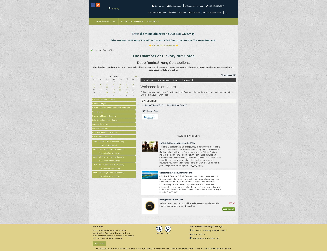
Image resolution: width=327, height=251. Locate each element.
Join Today (99, 243)
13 (120, 87)
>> (136, 76)
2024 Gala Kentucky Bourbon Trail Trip (177, 143)
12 (114, 87)
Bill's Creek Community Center (105, 120)
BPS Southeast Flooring (102, 137)
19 (114, 90)
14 (127, 87)
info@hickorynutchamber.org (205, 238)
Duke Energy (97, 112)
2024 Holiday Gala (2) (177, 105)
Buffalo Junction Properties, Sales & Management (112, 108)
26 (114, 93)
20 (120, 90)
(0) (235, 75)
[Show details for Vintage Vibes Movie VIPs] (150, 206)
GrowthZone (187, 248)
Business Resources (105, 21)
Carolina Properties (100, 128)
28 (127, 93)
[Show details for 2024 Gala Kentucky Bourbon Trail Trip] (150, 146)
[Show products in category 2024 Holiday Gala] (150, 119)
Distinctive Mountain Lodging (104, 116)
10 (101, 87)
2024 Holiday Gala (150, 111)
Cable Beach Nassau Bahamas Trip (175, 173)
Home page (148, 80)
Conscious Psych (99, 104)
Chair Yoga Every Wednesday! (111, 149)
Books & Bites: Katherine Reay (111, 142)
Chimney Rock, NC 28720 (209, 231)
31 (101, 95)
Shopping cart (227, 75)
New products (163, 80)
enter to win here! (163, 45)
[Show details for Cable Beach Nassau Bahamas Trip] (150, 175)
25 (107, 93)
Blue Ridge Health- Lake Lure (104, 132)
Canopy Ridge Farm (100, 124)
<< (92, 76)
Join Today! (152, 21)
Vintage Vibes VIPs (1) (154, 105)
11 (107, 87)
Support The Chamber (131, 21)
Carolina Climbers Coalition (103, 99)
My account (187, 80)
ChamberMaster (214, 248)
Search (176, 80)
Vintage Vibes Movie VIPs (171, 200)
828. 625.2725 (198, 234)
